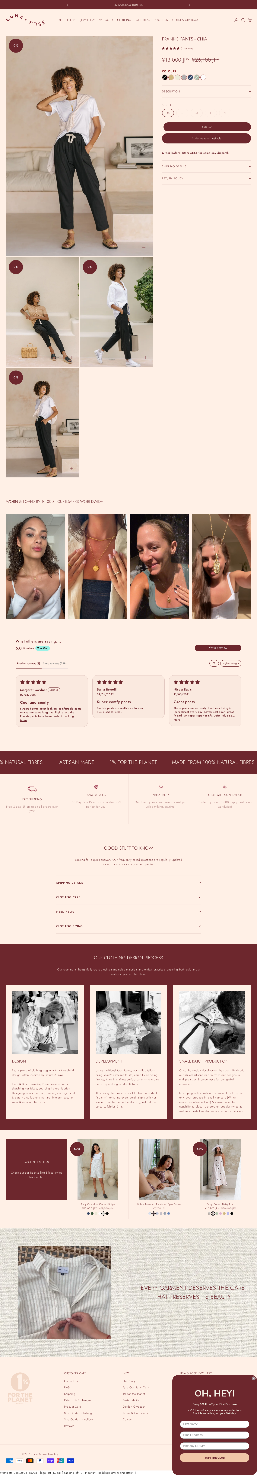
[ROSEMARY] (92, 1213)
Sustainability (131, 1400)
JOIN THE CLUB (215, 1457)
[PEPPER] (184, 77)
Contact (127, 1419)
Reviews (69, 1426)
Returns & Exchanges (77, 1400)
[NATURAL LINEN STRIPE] (103, 1213)
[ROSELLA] (220, 1213)
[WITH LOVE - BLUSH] (161, 1213)
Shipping (69, 1394)
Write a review (218, 648)
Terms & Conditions (135, 1413)
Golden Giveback (134, 1407)
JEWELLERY (88, 20)
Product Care (72, 1407)
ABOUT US (161, 20)
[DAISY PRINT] (213, 1213)
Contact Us (71, 1381)
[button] (171, 48)
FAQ (67, 1387)
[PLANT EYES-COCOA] (153, 1213)
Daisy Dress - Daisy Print (220, 1204)
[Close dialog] (253, 1378)
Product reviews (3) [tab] (28, 663)
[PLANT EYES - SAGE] (149, 1213)
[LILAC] (228, 1213)
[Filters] (214, 663)
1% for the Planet (134, 1394)
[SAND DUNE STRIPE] (209, 1213)
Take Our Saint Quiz (136, 1387)
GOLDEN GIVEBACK (185, 20)
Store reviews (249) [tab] (55, 663)
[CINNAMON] (171, 77)
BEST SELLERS (67, 20)
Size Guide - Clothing (78, 1413)
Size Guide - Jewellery (78, 1419)
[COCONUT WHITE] (203, 77)
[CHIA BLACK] (165, 77)
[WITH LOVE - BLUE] (168, 1213)
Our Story (129, 1381)
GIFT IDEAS (143, 20)
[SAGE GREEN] (197, 77)
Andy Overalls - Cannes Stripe (98, 1204)
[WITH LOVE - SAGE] (165, 1213)
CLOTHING (124, 20)
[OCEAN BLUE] (190, 77)
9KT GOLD (106, 20)
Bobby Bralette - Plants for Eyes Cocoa (159, 1204)
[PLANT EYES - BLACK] (157, 1213)
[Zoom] (144, 247)
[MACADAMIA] (177, 77)
